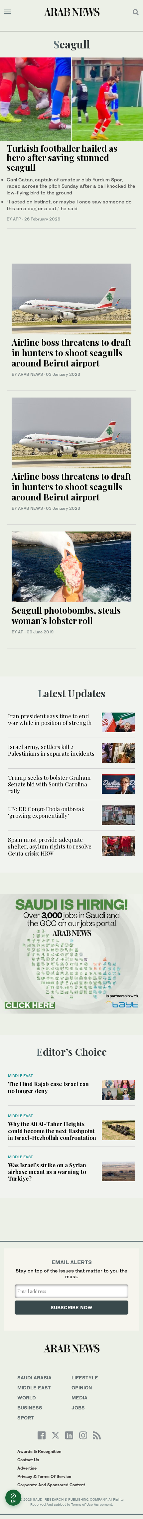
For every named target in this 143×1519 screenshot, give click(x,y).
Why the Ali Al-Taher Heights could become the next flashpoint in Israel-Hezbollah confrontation (52, 1130)
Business (29, 1407)
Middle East (20, 1075)
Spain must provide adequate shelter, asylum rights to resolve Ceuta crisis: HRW (49, 846)
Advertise (27, 1468)
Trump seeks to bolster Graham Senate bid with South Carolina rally (49, 784)
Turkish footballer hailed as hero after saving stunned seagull (62, 157)
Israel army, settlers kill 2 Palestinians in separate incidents (51, 750)
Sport (25, 1417)
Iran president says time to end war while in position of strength (50, 719)
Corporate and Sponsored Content (51, 1484)
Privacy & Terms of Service (44, 1476)
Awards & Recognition (39, 1451)
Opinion (82, 1387)
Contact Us (28, 1459)
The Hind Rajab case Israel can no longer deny (48, 1087)
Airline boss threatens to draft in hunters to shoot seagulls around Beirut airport (71, 352)
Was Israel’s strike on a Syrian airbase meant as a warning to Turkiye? (47, 1171)
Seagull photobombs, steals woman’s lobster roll (66, 615)
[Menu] (7, 12)
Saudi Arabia (34, 1377)
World (26, 1397)
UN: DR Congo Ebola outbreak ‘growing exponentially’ (46, 812)
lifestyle (85, 1377)
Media (79, 1397)
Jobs (78, 1407)
